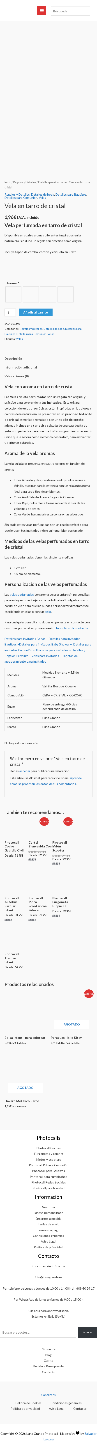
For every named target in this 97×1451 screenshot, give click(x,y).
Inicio (8, 182)
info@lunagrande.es (48, 1277)
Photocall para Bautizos (48, 1171)
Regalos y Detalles (24, 182)
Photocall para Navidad (48, 1188)
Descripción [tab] (13, 358)
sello (48, 611)
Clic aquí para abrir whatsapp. (48, 1311)
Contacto (48, 1372)
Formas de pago (49, 1230)
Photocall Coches (48, 1148)
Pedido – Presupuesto (48, 1366)
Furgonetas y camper (48, 1154)
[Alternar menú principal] (41, 10)
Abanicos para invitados (52, 650)
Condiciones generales (48, 1236)
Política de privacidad (48, 1247)
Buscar (87, 1332)
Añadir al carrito (35, 312)
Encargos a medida (48, 1218)
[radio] (13, 294)
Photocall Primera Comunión (48, 1165)
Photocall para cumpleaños (48, 1177)
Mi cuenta (48, 1349)
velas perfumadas (22, 594)
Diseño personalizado (48, 1213)
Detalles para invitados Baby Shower (44, 644)
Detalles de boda (42, 194)
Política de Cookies (28, 1403)
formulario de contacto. (72, 628)
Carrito (48, 1360)
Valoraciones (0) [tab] (17, 376)
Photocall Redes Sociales (48, 1182)
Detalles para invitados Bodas (25, 639)
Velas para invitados (45, 656)
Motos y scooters (48, 1159)
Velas (42, 197)
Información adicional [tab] (21, 367)
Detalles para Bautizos (70, 194)
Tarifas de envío (48, 1224)
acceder (24, 771)
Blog (48, 1355)
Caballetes (48, 1395)
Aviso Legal (48, 1241)
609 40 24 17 (85, 1288)
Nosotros (48, 1207)
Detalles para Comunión (53, 182)
